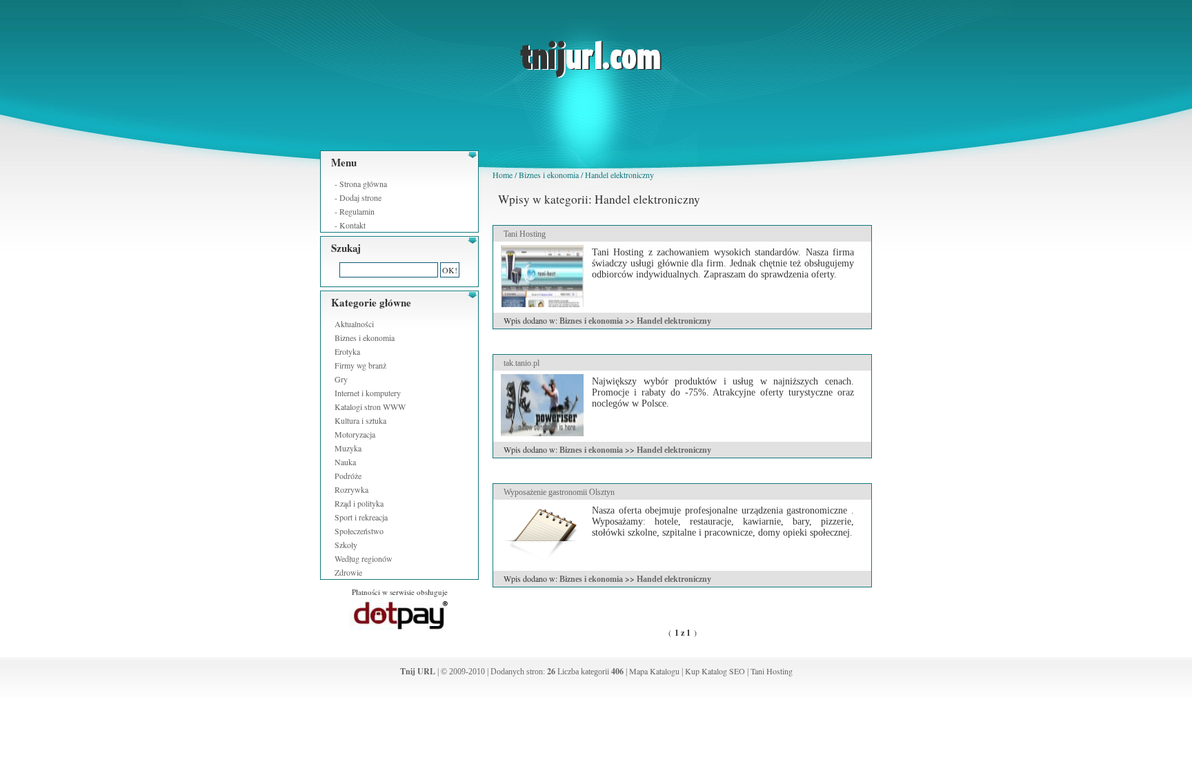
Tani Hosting (525, 234)
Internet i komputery (368, 392)
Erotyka (347, 351)
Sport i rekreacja (361, 517)
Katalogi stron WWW (370, 406)
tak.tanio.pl (521, 363)
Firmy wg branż (360, 365)
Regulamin (357, 211)
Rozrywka (351, 489)
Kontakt (352, 225)
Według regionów (364, 558)
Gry (341, 378)
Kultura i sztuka (360, 420)
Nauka (345, 461)
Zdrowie (348, 572)
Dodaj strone (360, 197)
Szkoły (346, 544)
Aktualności (354, 323)
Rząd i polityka (359, 503)
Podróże (348, 475)
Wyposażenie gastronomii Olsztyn (559, 492)
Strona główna (363, 183)
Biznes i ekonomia (365, 337)
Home (503, 174)
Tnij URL (417, 671)
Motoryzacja (355, 434)
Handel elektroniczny (619, 174)
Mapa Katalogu (654, 670)
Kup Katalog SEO (715, 670)
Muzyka (348, 447)
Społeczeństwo (359, 530)
